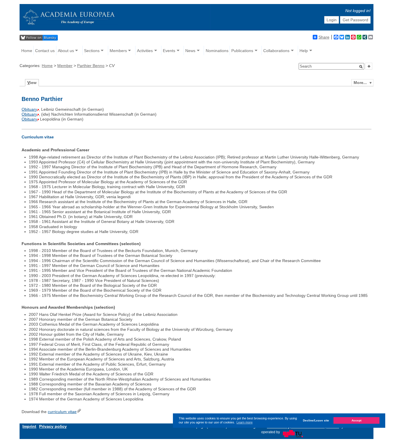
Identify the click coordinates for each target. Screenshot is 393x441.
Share (323, 37)
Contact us (45, 50)
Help (303, 50)
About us (66, 50)
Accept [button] (356, 420)
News (190, 50)
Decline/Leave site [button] (316, 420)
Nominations (217, 50)
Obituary (29, 109)
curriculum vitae (62, 411)
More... (360, 82)
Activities (145, 50)
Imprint (29, 426)
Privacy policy (53, 426)
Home (26, 50)
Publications (242, 50)
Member (65, 65)
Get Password (355, 20)
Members (118, 50)
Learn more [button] (244, 422)
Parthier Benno (90, 65)
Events (169, 50)
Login (332, 20)
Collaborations (276, 50)
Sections (92, 50)
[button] (361, 66)
